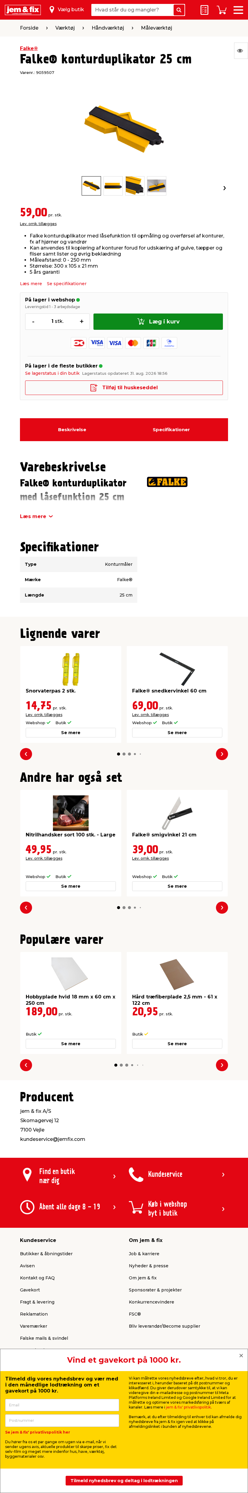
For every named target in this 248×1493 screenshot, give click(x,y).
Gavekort (30, 1290)
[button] (118, 754)
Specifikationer (171, 429)
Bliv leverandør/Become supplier (164, 1326)
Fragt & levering (37, 1302)
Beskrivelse (72, 429)
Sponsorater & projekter (155, 1290)
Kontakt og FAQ (37, 1278)
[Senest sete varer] (241, 51)
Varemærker (33, 1326)
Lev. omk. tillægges (38, 224)
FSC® (135, 1314)
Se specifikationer (66, 283)
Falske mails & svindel (44, 1338)
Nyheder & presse (148, 1266)
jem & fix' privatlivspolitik (188, 1407)
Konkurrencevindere (151, 1302)
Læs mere (31, 283)
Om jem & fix (143, 1278)
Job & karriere (144, 1253)
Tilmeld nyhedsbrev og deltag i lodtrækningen (124, 1480)
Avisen (27, 1266)
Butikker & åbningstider (46, 1253)
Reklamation (34, 1314)
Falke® (29, 48)
